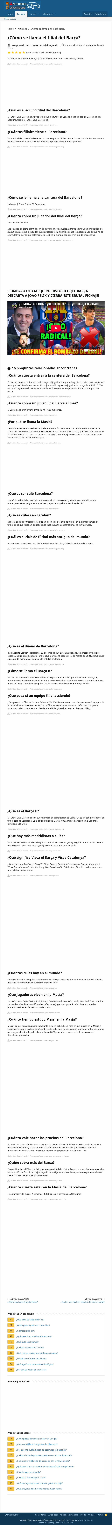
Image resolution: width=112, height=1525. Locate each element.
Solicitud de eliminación (19, 64)
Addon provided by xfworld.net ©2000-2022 (56, 1522)
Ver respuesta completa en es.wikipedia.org (47, 147)
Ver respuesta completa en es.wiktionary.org (47, 530)
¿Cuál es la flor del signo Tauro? (31, 1477)
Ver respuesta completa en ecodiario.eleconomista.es (50, 397)
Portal (100, 1514)
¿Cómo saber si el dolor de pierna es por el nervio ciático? (43, 1461)
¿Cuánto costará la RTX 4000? (30, 1347)
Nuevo (33, 13)
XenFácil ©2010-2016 (85, 1520)
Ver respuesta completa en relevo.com (45, 1013)
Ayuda (83, 1514)
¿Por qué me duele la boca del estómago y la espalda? (41, 1450)
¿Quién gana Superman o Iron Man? (33, 1325)
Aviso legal (53, 1514)
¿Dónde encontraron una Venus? (31, 1358)
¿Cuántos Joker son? (25, 1331)
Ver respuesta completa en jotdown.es (45, 851)
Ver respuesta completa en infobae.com (45, 443)
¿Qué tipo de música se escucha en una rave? (37, 1353)
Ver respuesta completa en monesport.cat (46, 1180)
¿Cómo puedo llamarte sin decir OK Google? (36, 1438)
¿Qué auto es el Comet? (27, 1342)
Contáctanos (40, 1514)
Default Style (12, 1514)
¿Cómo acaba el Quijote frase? (22, 1301)
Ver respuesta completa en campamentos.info (48, 1199)
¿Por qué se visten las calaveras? (31, 1369)
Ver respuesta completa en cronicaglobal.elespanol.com (51, 240)
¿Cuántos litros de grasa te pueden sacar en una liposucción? (44, 1455)
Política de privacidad (69, 1514)
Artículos (22, 28)
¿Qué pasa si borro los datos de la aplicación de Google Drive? (45, 1466)
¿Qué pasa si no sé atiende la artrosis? (34, 1336)
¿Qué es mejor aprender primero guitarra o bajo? (39, 1483)
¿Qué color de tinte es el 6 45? (30, 1319)
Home (10, 13)
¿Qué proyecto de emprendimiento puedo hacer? (39, 1488)
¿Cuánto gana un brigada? (28, 1472)
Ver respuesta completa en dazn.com (44, 509)
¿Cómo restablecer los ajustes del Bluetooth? (37, 1444)
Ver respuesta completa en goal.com (44, 1040)
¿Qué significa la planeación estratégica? (35, 1364)
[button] (38, 14)
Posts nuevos (10, 19)
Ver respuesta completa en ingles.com (45, 875)
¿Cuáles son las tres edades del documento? (83, 1301)
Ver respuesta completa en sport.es (43, 125)
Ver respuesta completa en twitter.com (45, 713)
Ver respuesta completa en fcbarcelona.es (46, 64)
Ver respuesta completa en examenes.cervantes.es (49, 1156)
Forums (21, 13)
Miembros (48, 13)
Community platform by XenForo (42, 1520)
